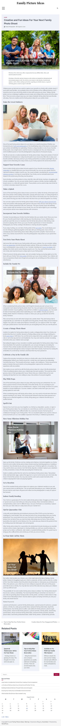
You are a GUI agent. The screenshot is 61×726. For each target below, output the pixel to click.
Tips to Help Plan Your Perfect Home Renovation (30, 651)
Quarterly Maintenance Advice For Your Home (10, 651)
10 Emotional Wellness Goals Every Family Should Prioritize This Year (18, 685)
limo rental (23, 256)
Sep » (7, 716)
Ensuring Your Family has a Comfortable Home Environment (16, 690)
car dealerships (10, 245)
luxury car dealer (48, 247)
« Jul (3, 716)
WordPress (5, 724)
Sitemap (27, 722)
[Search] (57, 8)
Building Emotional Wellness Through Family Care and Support (17, 687)
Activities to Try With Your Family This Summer (49, 651)
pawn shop (9, 336)
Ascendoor (45, 722)
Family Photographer (10, 26)
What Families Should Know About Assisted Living (14, 693)
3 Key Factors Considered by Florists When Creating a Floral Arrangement (19, 682)
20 (27, 708)
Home (5, 17)
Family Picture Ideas (30, 3)
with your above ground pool (47, 201)
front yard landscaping (20, 146)
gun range (39, 228)
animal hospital (43, 310)
